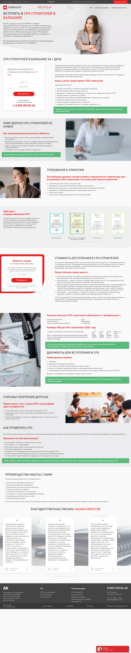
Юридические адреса (78, 597)
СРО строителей (45, 597)
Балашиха (51, 1)
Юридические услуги (119, 8)
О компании (17, 1)
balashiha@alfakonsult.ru (115, 600)
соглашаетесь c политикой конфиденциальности (26, 287)
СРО (91, 8)
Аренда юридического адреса (81, 599)
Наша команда (7, 1)
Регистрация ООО (77, 592)
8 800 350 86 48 (25, 105)
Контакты (25, 1)
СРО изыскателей (46, 595)
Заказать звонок (120, 2)
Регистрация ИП (77, 595)
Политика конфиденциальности (117, 606)
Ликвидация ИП (76, 601)
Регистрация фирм (102, 8)
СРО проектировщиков (47, 592)
